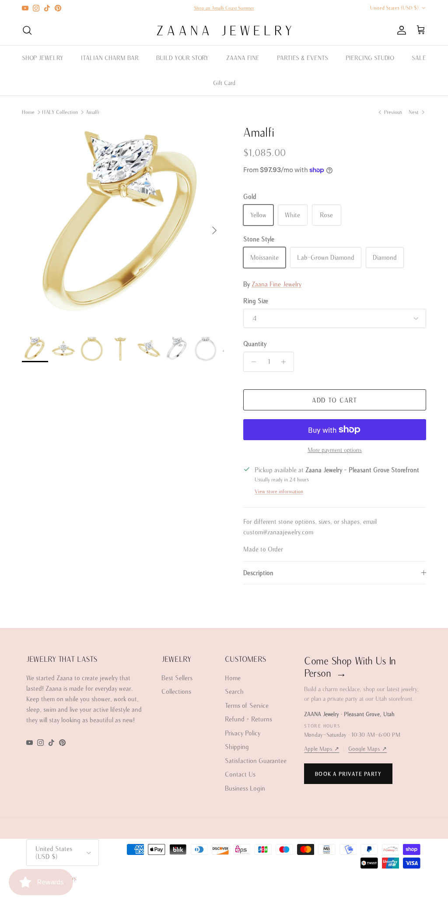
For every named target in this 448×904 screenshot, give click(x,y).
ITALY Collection (60, 112)
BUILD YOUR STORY (182, 57)
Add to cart (334, 400)
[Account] (400, 30)
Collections (176, 691)
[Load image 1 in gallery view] (123, 226)
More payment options (335, 449)
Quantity (254, 343)
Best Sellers (176, 678)
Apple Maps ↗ (321, 748)
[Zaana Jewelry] (224, 30)
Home (28, 112)
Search (234, 691)
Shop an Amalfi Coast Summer (224, 8)
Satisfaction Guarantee (256, 760)
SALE (419, 57)
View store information (279, 491)
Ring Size (255, 300)
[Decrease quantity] (251, 361)
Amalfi (92, 112)
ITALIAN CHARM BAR (110, 57)
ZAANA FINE (242, 57)
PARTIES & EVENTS (302, 57)
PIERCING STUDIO (370, 57)
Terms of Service (247, 705)
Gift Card (224, 82)
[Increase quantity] (286, 361)
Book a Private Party (348, 774)
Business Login (245, 788)
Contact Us (240, 774)
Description (258, 572)
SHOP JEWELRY (42, 57)
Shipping (237, 746)
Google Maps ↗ (367, 748)
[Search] (27, 30)
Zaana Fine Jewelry (276, 284)
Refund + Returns (248, 719)
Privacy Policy (242, 733)
